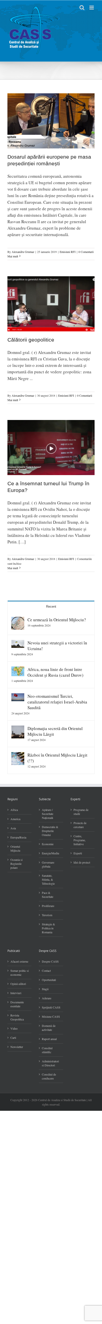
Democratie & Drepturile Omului (50, 831)
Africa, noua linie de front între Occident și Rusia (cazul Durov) (55, 672)
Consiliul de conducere (49, 1076)
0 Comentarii (86, 252)
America (15, 819)
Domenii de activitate (48, 1028)
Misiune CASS (51, 1016)
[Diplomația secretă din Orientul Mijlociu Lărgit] (17, 729)
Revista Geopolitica (17, 1017)
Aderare (46, 998)
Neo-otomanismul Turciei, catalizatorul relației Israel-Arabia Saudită (57, 701)
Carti (13, 1038)
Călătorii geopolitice (30, 340)
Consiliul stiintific (47, 1050)
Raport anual (49, 1039)
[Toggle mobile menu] (92, 7)
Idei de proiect (82, 862)
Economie (47, 844)
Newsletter (16, 1047)
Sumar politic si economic (19, 972)
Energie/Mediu (50, 853)
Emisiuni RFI (68, 252)
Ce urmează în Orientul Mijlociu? (56, 620)
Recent (51, 606)
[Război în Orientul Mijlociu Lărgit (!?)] (17, 755)
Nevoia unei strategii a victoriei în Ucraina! (57, 645)
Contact (46, 971)
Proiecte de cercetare (80, 825)
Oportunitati (49, 980)
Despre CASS (50, 961)
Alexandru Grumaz (23, 252)
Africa (14, 810)
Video (14, 1028)
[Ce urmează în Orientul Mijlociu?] (17, 620)
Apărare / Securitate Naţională (47, 814)
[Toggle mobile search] (81, 7)
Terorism (47, 915)
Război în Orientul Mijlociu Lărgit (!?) (57, 758)
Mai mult (12, 256)
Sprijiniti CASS (51, 1007)
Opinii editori (18, 984)
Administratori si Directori (50, 1063)
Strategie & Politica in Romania (48, 928)
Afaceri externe (19, 961)
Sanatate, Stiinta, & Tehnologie (48, 879)
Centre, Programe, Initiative (80, 840)
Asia (13, 828)
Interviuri (15, 993)
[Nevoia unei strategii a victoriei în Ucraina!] (17, 643)
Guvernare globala (48, 864)
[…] (22, 542)
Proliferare (48, 906)
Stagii (45, 989)
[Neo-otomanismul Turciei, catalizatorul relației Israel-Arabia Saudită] (17, 696)
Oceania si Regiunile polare (16, 864)
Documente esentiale (17, 1004)
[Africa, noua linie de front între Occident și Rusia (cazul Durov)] (17, 669)
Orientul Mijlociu (15, 848)
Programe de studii (81, 812)
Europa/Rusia (18, 837)
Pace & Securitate (47, 895)
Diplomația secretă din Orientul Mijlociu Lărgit (55, 731)
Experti (78, 853)
